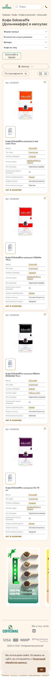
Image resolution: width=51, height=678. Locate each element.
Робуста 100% (34, 393)
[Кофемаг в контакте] (34, 631)
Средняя (32, 157)
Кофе (14, 15)
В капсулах (33, 152)
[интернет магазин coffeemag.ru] (6, 6)
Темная (32, 389)
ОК (41, 670)
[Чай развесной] (23, 577)
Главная (6, 15)
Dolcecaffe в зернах (11, 56)
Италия (32, 177)
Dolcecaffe (33, 148)
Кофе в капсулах (27, 15)
